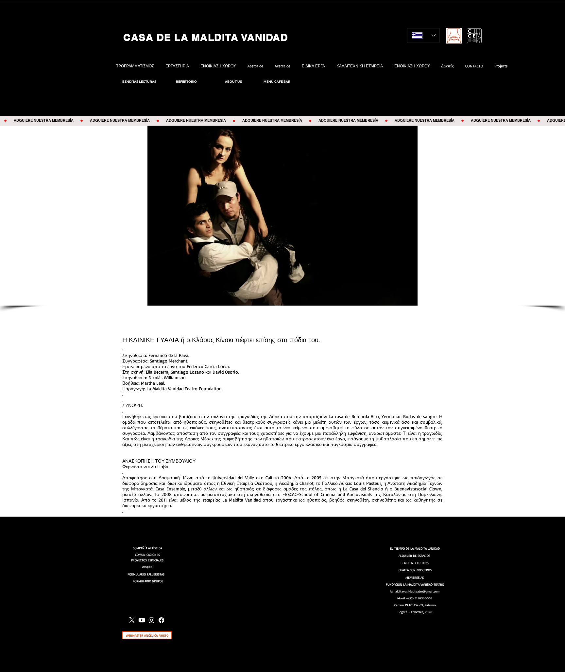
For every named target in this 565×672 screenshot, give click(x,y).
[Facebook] (161, 620)
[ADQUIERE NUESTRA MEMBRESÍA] (282, 120)
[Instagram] (151, 620)
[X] (132, 620)
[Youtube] (142, 620)
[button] (282, 216)
